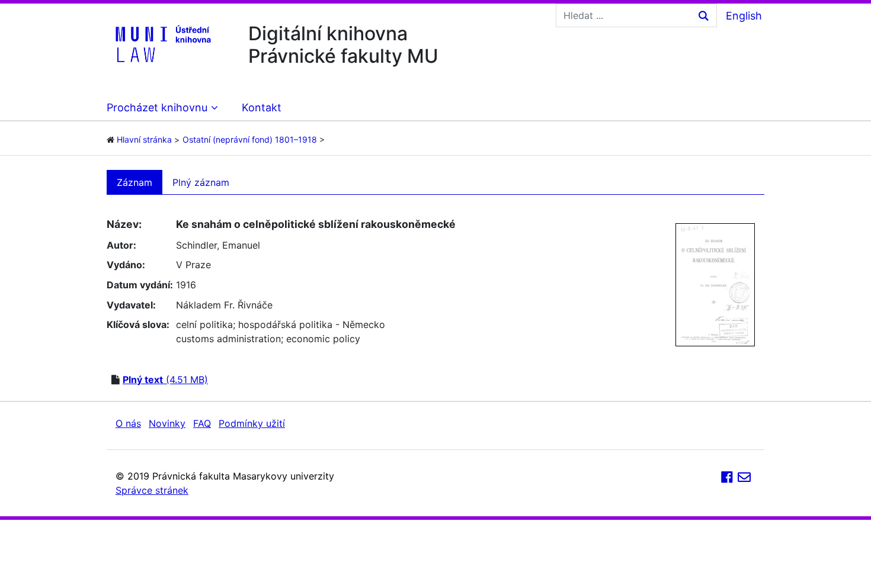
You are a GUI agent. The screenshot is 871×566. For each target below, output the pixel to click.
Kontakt (261, 107)
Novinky (167, 423)
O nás (128, 423)
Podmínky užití (252, 423)
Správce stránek (152, 490)
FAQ (202, 423)
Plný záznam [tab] (200, 182)
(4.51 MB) (165, 379)
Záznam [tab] (134, 182)
